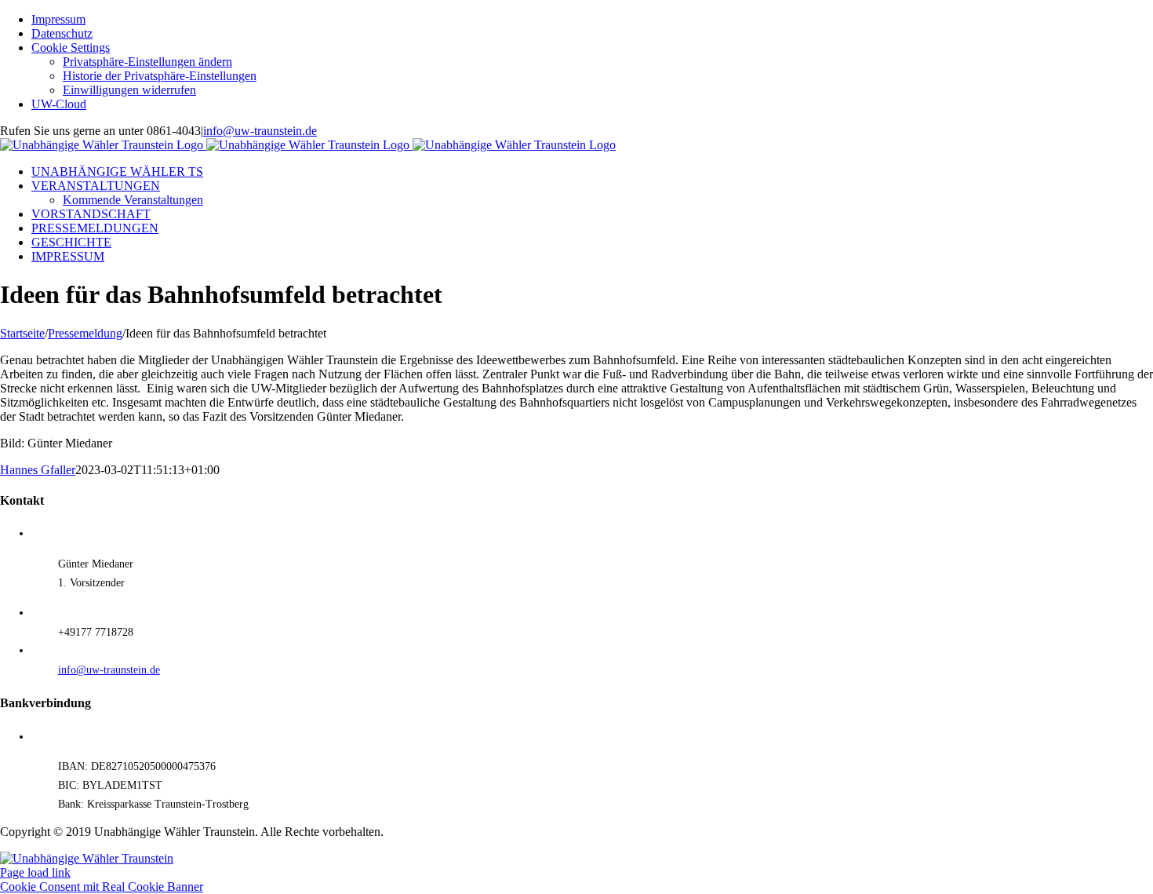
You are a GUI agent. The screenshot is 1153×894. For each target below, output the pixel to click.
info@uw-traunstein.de (260, 130)
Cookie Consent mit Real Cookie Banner (101, 886)
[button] (147, 61)
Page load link (35, 872)
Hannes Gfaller (37, 469)
